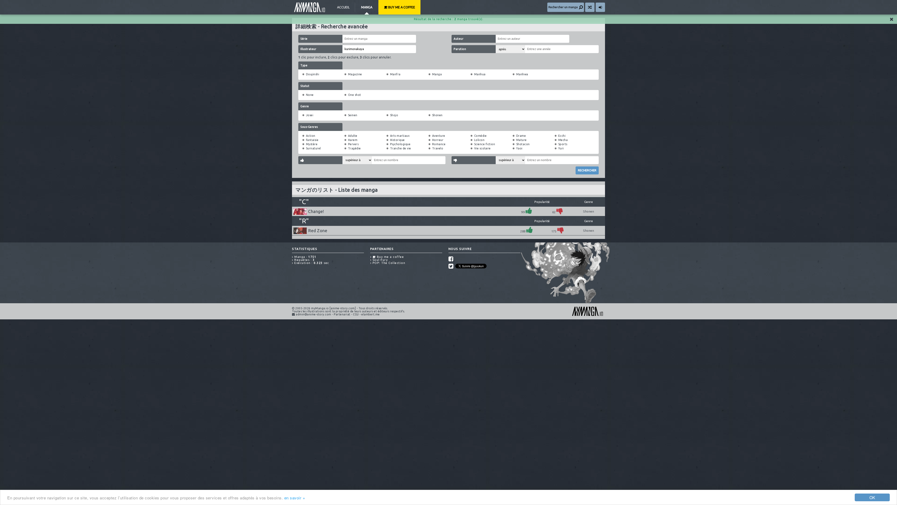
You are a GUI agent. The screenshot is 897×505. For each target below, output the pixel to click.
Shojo (394, 115)
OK (872, 497)
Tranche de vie (400, 148)
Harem (353, 139)
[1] (529, 211)
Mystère (312, 144)
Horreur (438, 139)
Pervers (353, 144)
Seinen (352, 115)
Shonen (437, 115)
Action (310, 135)
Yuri (561, 148)
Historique (397, 139)
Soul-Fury (379, 259)
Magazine (355, 74)
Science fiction (484, 144)
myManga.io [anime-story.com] (309, 7)
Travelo (437, 148)
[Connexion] (600, 7)
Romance (439, 144)
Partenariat (342, 314)
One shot (354, 94)
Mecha (563, 139)
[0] (559, 211)
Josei (309, 115)
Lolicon (479, 139)
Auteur (458, 38)
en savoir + (294, 498)
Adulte (352, 135)
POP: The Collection (388, 262)
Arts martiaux (400, 135)
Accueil (343, 7)
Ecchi (562, 135)
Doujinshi (312, 74)
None (310, 94)
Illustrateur (308, 48)
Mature (521, 139)
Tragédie (354, 148)
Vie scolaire (482, 148)
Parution (460, 48)
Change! (316, 211)
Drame (521, 135)
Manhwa (522, 74)
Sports (562, 144)
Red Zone (317, 230)
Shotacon (523, 144)
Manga (366, 7)
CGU (356, 314)
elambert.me (370, 314)
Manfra (395, 74)
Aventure (438, 135)
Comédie (480, 135)
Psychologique (400, 144)
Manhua (480, 74)
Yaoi (519, 148)
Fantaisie (312, 139)
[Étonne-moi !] (589, 7)
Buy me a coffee (401, 7)
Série (304, 38)
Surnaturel (313, 148)
